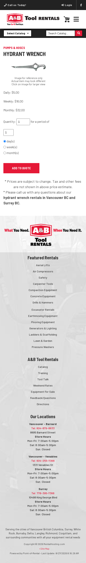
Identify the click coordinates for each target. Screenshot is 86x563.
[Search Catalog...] (78, 33)
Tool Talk (43, 379)
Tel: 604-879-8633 (43, 428)
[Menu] (76, 19)
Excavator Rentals (43, 309)
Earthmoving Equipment (43, 316)
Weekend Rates (43, 385)
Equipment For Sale (43, 391)
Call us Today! (16, 5)
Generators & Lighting (43, 328)
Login (68, 5)
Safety (43, 277)
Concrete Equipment (43, 296)
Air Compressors (43, 271)
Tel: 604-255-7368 (43, 460)
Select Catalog (16, 33)
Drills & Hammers (43, 302)
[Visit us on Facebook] (81, 5)
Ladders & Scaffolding (43, 334)
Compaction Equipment (43, 290)
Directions (43, 404)
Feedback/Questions (43, 398)
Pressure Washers (43, 347)
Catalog (43, 366)
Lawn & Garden (43, 340)
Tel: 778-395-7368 (42, 493)
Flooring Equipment (43, 322)
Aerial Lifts (43, 265)
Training (43, 373)
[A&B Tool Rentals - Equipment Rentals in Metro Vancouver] (33, 24)
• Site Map (44, 548)
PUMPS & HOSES (14, 48)
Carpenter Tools (43, 283)
